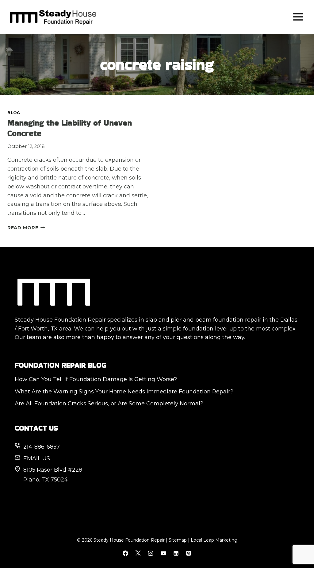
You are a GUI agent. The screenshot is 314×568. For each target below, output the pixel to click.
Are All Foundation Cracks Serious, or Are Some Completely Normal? (109, 403)
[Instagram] (150, 553)
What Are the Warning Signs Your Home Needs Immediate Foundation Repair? (124, 391)
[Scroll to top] (298, 543)
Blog (13, 112)
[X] (138, 553)
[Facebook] (125, 553)
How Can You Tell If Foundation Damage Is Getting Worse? (96, 379)
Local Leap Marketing (214, 540)
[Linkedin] (176, 553)
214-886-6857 (41, 446)
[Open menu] (298, 17)
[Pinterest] (188, 553)
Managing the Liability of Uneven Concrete (69, 128)
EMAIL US (36, 458)
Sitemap (178, 540)
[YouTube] (163, 553)
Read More (26, 227)
